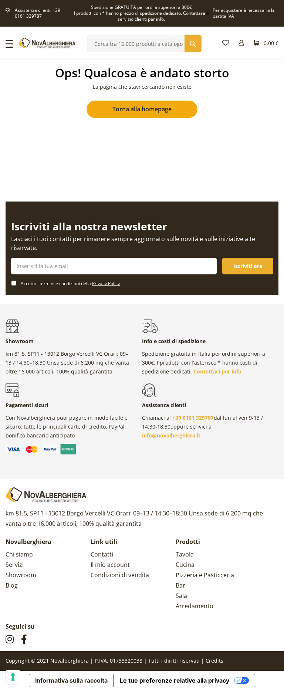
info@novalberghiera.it (171, 435)
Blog (12, 585)
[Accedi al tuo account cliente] (241, 43)
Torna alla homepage (142, 109)
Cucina (185, 565)
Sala (181, 596)
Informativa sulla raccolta (71, 680)
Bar (180, 585)
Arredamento (194, 606)
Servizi (15, 565)
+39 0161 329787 (37, 13)
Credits (214, 660)
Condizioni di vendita (120, 575)
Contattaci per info (217, 371)
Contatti (102, 554)
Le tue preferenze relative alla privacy (174, 680)
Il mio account (110, 565)
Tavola (185, 554)
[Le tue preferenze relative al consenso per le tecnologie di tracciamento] (13, 677)
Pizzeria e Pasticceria (205, 575)
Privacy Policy (106, 283)
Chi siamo (19, 554)
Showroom (21, 575)
